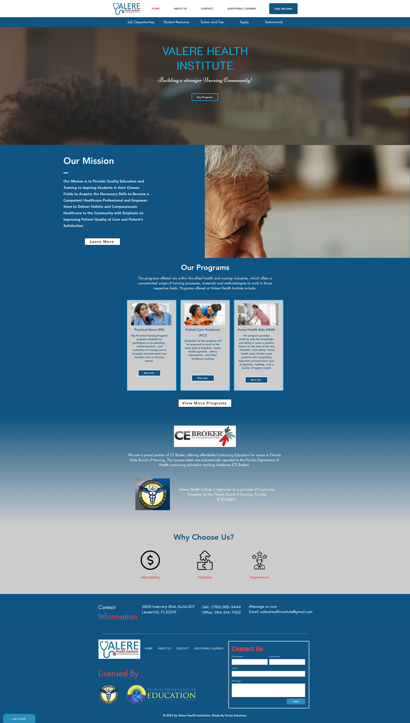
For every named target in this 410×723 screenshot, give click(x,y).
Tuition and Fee (212, 22)
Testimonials (274, 22)
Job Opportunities (141, 22)
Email (234, 668)
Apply (244, 22)
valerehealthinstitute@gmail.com (286, 611)
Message (236, 681)
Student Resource (176, 22)
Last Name (274, 656)
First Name (237, 656)
